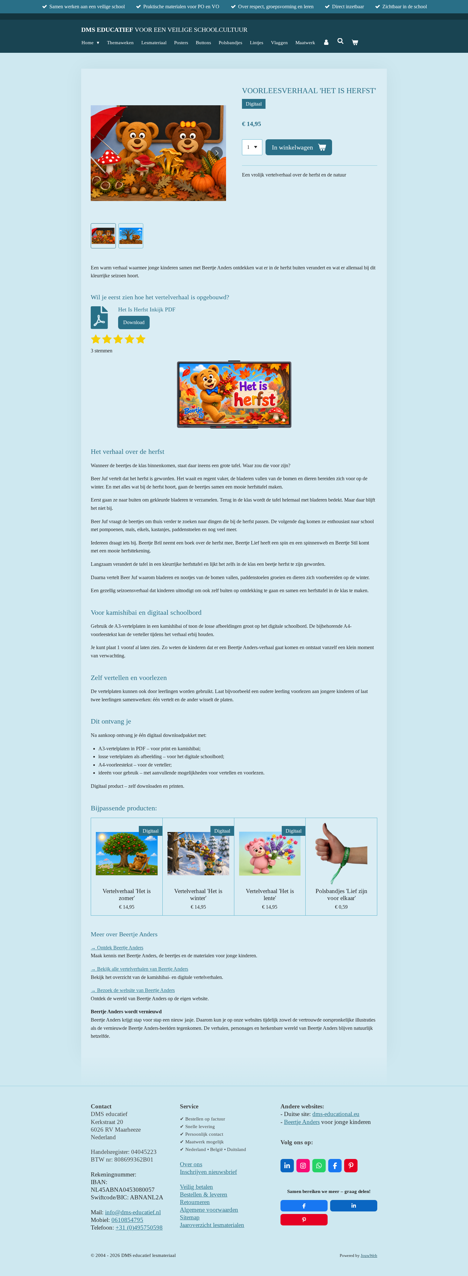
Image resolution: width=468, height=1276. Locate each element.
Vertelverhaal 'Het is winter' (198, 894)
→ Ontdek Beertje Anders (117, 947)
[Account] (326, 42)
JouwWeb (369, 1255)
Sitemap (190, 1217)
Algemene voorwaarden (209, 1209)
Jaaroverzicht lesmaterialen (212, 1225)
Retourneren (195, 1202)
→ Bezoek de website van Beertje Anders (133, 990)
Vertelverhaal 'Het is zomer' (127, 894)
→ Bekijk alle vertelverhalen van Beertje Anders (139, 969)
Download (134, 322)
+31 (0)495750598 (139, 1227)
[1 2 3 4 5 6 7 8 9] (252, 147)
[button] (103, 235)
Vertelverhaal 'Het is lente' (270, 894)
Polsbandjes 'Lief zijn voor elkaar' (341, 894)
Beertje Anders (302, 1122)
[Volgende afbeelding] (216, 153)
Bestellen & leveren (203, 1194)
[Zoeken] (340, 41)
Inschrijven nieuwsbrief (208, 1172)
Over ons (191, 1164)
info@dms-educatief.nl (133, 1212)
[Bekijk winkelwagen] (355, 42)
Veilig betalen (196, 1186)
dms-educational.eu (335, 1114)
